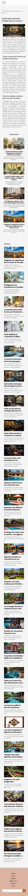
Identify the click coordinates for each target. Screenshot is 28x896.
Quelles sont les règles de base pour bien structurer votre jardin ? (13, 831)
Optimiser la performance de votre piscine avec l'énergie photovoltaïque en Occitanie (14, 486)
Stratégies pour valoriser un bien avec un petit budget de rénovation (14, 202)
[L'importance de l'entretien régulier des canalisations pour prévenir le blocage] (14, 648)
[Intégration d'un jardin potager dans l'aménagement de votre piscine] (14, 771)
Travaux (13, 876)
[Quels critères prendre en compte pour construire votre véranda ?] (14, 425)
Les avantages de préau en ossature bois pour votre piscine (13, 608)
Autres (8, 9)
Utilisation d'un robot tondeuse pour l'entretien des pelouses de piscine (13, 584)
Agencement (13, 881)
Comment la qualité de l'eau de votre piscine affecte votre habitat (12, 707)
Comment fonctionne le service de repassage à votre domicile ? (12, 361)
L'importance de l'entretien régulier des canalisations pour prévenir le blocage (13, 658)
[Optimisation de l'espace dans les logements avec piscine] (14, 376)
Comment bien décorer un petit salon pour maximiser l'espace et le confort (13, 806)
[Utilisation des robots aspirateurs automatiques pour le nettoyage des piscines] (14, 747)
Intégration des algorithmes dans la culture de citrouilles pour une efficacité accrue (14, 226)
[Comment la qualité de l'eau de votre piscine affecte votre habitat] (14, 697)
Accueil (3, 9)
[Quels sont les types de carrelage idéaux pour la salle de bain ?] (14, 400)
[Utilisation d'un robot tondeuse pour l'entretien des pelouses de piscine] (14, 573)
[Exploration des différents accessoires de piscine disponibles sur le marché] (14, 499)
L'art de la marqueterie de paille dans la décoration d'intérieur (13, 732)
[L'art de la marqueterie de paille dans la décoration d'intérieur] (14, 722)
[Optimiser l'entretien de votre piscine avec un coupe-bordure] (14, 549)
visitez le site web (13, 73)
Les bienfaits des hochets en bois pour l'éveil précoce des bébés (13, 312)
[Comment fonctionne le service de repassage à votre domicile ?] (14, 351)
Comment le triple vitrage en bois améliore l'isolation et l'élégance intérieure (14, 178)
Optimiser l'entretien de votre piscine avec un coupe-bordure (12, 559)
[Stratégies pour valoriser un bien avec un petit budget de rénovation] (13, 193)
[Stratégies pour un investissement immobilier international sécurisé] (14, 277)
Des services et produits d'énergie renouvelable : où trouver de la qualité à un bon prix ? (13, 857)
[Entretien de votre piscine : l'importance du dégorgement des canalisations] (14, 623)
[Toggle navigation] (4, 2)
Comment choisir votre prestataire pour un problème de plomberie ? (13, 460)
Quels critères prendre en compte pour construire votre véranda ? (13, 435)
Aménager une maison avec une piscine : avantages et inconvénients (14, 534)
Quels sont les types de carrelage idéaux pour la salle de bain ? (12, 411)
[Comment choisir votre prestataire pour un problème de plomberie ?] (14, 450)
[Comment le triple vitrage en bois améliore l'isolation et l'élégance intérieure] (13, 168)
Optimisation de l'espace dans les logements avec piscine (13, 386)
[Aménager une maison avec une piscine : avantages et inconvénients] (14, 524)
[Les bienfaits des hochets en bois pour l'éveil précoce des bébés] (14, 301)
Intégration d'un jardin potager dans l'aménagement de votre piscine (13, 782)
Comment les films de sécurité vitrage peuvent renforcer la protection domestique (14, 153)
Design (13, 873)
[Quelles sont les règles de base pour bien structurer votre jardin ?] (14, 821)
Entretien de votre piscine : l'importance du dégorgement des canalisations (13, 634)
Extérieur (13, 883)
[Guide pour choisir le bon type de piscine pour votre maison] (14, 672)
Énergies (13, 878)
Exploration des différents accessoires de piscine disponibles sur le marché (13, 509)
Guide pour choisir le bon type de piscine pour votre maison (13, 682)
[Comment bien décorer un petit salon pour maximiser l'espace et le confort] (14, 796)
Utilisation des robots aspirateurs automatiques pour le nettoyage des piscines (13, 758)
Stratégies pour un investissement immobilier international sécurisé (13, 287)
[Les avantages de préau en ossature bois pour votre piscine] (14, 598)
